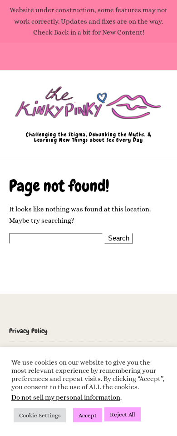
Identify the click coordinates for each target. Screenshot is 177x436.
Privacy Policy (28, 331)
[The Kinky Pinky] (88, 107)
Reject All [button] (122, 414)
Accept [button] (88, 415)
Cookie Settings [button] (40, 415)
